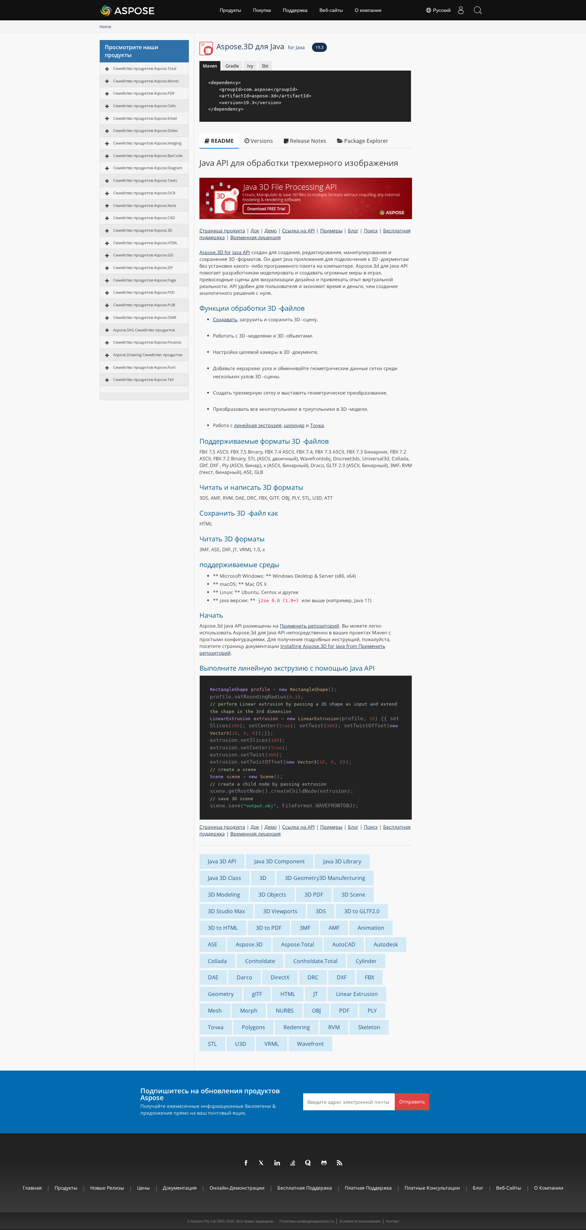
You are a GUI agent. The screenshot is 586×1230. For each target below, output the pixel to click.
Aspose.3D (249, 944)
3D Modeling (224, 894)
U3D (240, 1044)
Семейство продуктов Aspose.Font (144, 367)
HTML (287, 994)
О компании (368, 10)
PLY (372, 1010)
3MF (305, 927)
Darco (244, 977)
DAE (213, 977)
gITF (257, 994)
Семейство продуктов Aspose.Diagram (147, 167)
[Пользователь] (460, 10)
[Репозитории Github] (324, 1163)
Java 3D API (222, 861)
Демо (271, 230)
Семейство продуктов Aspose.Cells (144, 105)
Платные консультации (432, 1188)
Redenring (297, 1027)
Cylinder (366, 961)
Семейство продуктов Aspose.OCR (144, 192)
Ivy (250, 66)
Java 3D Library (342, 861)
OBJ (316, 1010)
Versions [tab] (261, 141)
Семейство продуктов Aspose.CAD (144, 217)
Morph (248, 1010)
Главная (32, 1188)
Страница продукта (222, 230)
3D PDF (314, 894)
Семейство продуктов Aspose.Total (144, 68)
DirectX (280, 977)
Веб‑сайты (331, 10)
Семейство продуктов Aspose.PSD (144, 292)
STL (212, 1044)
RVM (334, 1027)
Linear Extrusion (357, 994)
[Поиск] (477, 10)
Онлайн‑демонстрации (237, 1188)
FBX (369, 977)
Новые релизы (107, 1188)
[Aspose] (128, 10)
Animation (371, 927)
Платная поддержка (368, 1188)
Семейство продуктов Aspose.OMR (144, 317)
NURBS (285, 1010)
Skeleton (369, 1027)
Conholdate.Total (315, 961)
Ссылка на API (298, 230)
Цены (143, 1188)
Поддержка (295, 10)
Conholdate (260, 961)
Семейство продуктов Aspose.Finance (147, 342)
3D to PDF (268, 927)
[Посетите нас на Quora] (308, 1163)
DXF (342, 977)
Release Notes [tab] (307, 141)
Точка (317, 425)
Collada (217, 961)
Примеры (331, 230)
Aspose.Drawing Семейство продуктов (147, 354)
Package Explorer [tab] (365, 141)
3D (263, 878)
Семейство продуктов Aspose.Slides (145, 130)
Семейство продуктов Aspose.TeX (143, 379)
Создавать (225, 319)
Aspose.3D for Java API (224, 252)
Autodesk (386, 944)
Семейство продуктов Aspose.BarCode (147, 155)
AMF (334, 927)
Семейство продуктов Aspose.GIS (143, 254)
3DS (321, 911)
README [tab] (222, 141)
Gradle (232, 66)
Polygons (253, 1027)
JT (315, 994)
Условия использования (359, 1221)
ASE (212, 944)
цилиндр (294, 425)
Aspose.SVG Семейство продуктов (144, 329)
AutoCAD (343, 944)
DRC (313, 977)
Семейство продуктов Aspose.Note (144, 205)
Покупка (262, 10)
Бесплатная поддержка (304, 1188)
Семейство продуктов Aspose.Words (146, 80)
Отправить (412, 1101)
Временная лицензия (255, 237)
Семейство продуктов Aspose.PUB (144, 304)
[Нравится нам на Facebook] (246, 1163)
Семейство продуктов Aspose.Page (144, 280)
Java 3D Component (279, 861)
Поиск (371, 230)
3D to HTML (223, 927)
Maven (210, 66)
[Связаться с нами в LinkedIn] (277, 1163)
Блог (353, 230)
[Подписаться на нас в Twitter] (261, 1163)
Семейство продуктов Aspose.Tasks (145, 180)
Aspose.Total (297, 944)
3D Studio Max (226, 911)
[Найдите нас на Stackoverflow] (293, 1163)
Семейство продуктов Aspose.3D (142, 230)
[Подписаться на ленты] (339, 1163)
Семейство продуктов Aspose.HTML (145, 242)
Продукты (230, 10)
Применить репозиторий (309, 625)
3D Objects (272, 894)
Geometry (221, 994)
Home (105, 27)
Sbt (265, 66)
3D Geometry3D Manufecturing (325, 878)
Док (255, 230)
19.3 (319, 47)
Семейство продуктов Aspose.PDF (144, 93)
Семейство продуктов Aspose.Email (145, 118)
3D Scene (353, 894)
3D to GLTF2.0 (361, 911)
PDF (344, 1010)
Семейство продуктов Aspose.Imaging (147, 143)
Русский (441, 10)
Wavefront (310, 1044)
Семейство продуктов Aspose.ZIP (143, 267)
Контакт (392, 1221)
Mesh (215, 1010)
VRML (272, 1044)
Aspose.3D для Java (260, 46)
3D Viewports (280, 911)
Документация (180, 1188)
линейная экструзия (257, 425)
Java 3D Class (224, 878)
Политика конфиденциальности (306, 1221)
